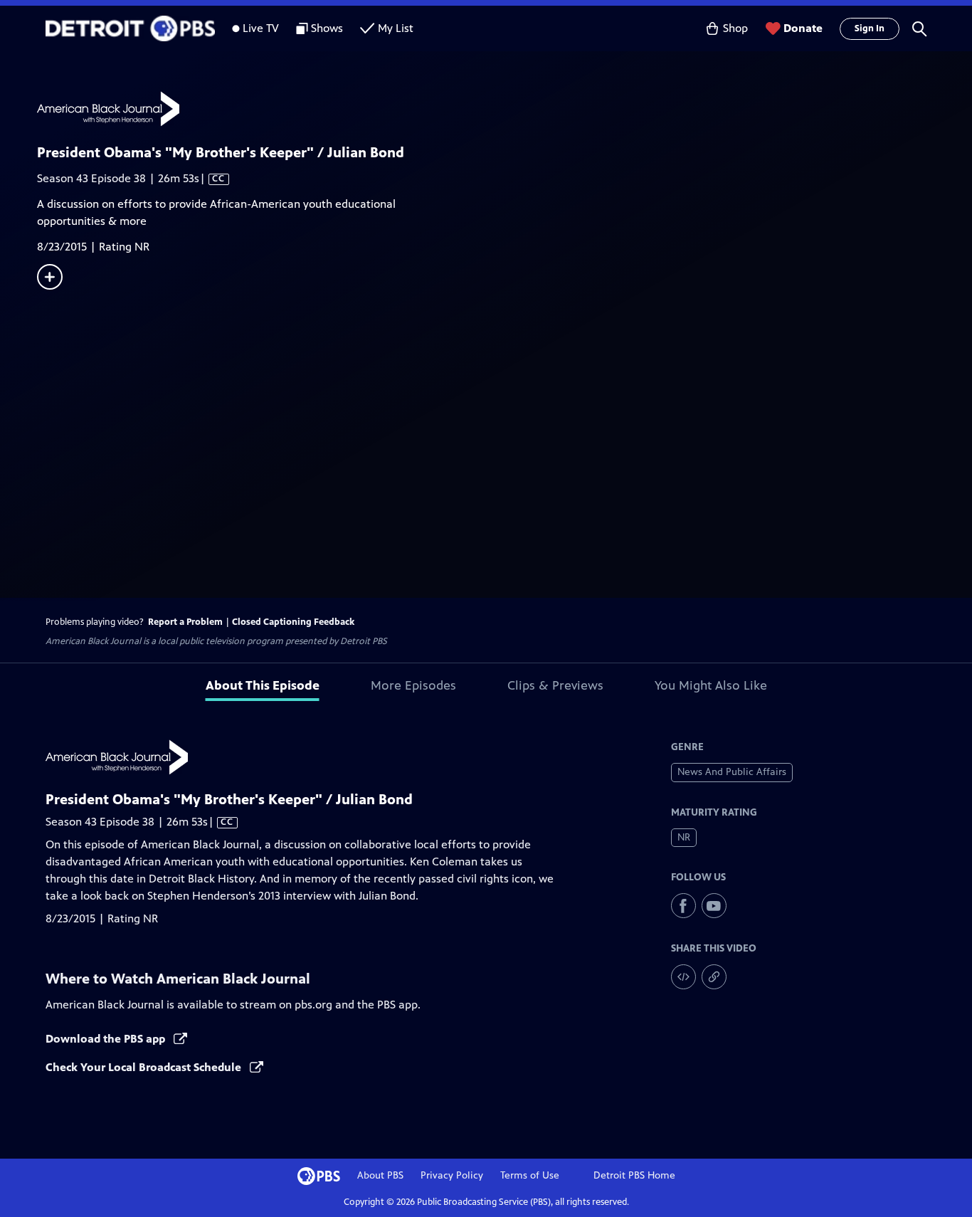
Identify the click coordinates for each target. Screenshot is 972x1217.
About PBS (380, 1175)
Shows (327, 28)
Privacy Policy (452, 1175)
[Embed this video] (683, 976)
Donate (803, 28)
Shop (735, 28)
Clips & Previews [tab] (555, 685)
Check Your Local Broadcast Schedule (145, 1067)
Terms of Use (529, 1175)
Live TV (261, 28)
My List (395, 28)
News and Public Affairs (731, 772)
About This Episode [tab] (262, 685)
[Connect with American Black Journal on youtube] (714, 905)
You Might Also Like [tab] (711, 685)
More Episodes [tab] (413, 685)
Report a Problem (185, 622)
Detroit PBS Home (634, 1175)
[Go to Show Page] (504, 109)
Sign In (869, 28)
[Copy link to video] (714, 976)
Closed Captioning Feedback (293, 622)
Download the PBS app (107, 1038)
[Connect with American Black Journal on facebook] (683, 905)
